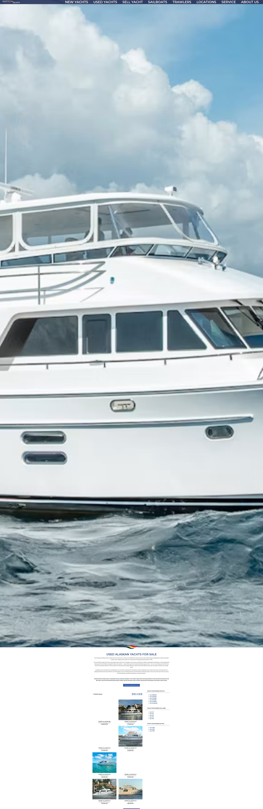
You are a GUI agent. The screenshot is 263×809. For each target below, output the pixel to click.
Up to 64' (152, 715)
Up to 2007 (152, 731)
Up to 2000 (152, 727)
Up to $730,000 (153, 698)
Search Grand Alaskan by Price (156, 691)
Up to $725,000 (153, 696)
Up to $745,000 (153, 699)
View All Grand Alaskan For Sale (131, 685)
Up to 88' (152, 718)
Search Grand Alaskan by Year (155, 723)
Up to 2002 (152, 729)
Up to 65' (152, 717)
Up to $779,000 (153, 701)
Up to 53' (152, 712)
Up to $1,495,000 (153, 703)
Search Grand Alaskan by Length (156, 708)
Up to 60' (152, 713)
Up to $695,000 (153, 695)
